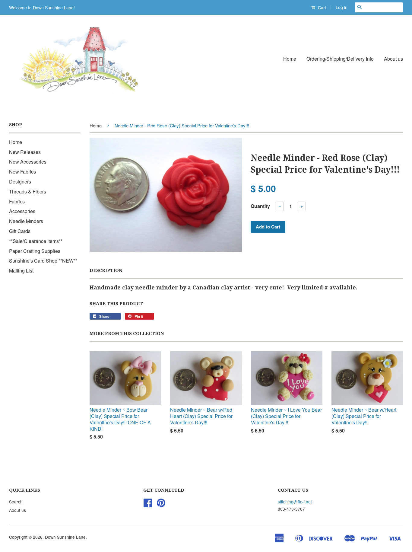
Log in (341, 7)
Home (289, 58)
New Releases (25, 151)
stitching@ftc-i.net (295, 502)
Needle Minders (26, 221)
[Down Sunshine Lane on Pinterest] (161, 505)
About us (393, 58)
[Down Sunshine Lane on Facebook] (147, 505)
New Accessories (27, 161)
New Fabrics (22, 171)
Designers (20, 181)
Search (16, 502)
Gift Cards (19, 231)
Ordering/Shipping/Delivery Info (340, 58)
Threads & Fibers (27, 191)
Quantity (260, 206)
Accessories (22, 211)
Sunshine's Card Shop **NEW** (43, 260)
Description (106, 270)
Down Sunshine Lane (65, 537)
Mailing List (21, 270)
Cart (321, 8)
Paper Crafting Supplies (34, 250)
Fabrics (17, 201)
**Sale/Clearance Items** (35, 241)
